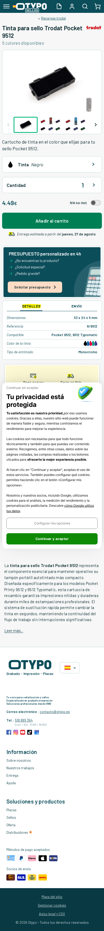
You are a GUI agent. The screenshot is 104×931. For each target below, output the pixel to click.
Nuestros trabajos (20, 768)
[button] (52, 523)
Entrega (12, 775)
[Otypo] (30, 6)
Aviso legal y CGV (52, 914)
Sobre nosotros (18, 760)
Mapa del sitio (52, 897)
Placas (11, 810)
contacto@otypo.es (55, 711)
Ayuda (11, 783)
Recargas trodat (53, 18)
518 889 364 (24, 720)
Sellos (11, 817)
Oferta (10, 825)
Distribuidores (17, 832)
